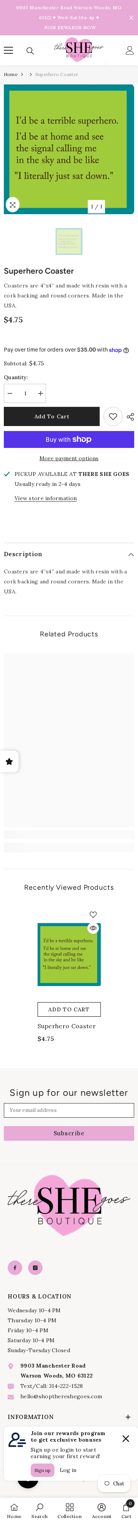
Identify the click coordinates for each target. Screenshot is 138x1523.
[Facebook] (15, 1267)
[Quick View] (93, 928)
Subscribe (69, 1133)
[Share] (128, 417)
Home (11, 74)
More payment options (69, 458)
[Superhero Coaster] (69, 954)
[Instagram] (35, 1267)
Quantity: (16, 377)
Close (131, 18)
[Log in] (130, 50)
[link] (69, 834)
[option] (69, 149)
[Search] (30, 51)
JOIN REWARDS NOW (70, 27)
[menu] (8, 50)
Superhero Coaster (67, 1026)
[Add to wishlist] (113, 416)
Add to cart (51, 416)
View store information (46, 498)
